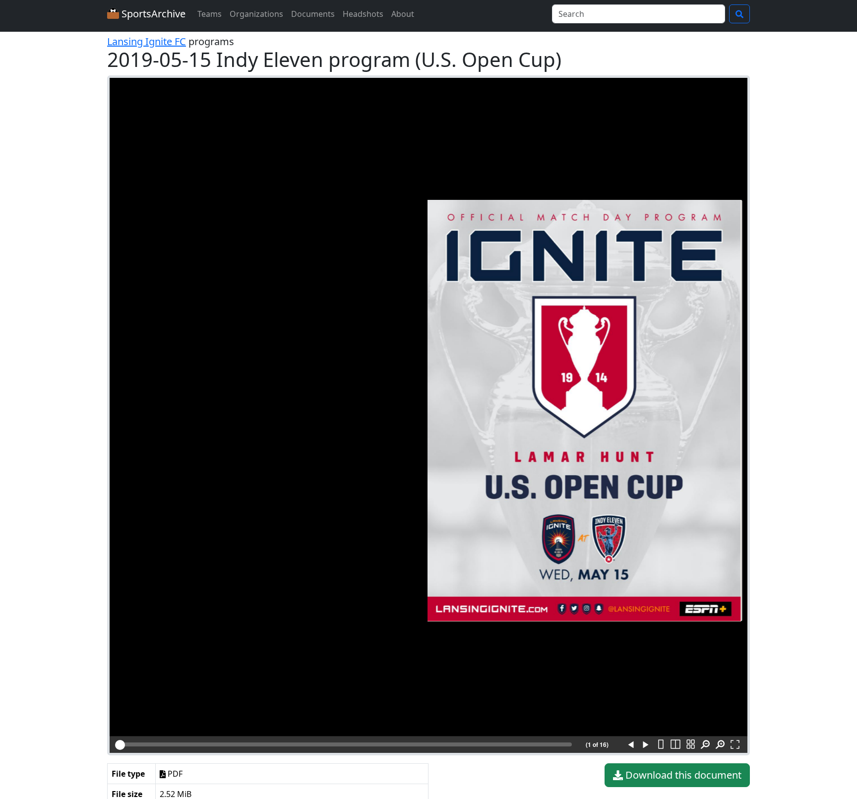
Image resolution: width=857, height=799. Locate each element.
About (402, 13)
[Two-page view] (675, 745)
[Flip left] (630, 745)
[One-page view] (660, 745)
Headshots (363, 13)
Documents (313, 13)
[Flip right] (645, 745)
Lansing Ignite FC (146, 41)
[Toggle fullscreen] (735, 745)
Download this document (682, 775)
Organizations (256, 13)
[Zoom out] (705, 745)
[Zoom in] (720, 745)
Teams (209, 13)
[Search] (739, 13)
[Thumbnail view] (690, 745)
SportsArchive (152, 13)
